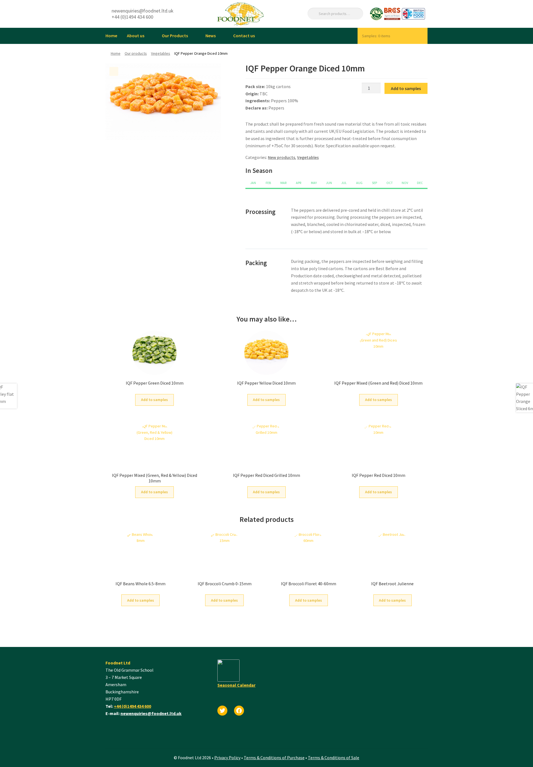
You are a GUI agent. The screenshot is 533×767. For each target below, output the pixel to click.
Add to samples (406, 88)
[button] (113, 71)
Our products (136, 53)
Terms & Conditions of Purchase (274, 757)
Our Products (175, 35)
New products (281, 157)
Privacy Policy (227, 757)
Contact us (244, 35)
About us (135, 35)
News (210, 35)
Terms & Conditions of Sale (333, 757)
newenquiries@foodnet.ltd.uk (151, 713)
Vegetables (160, 53)
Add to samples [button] (154, 399)
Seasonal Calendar (236, 685)
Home (111, 35)
